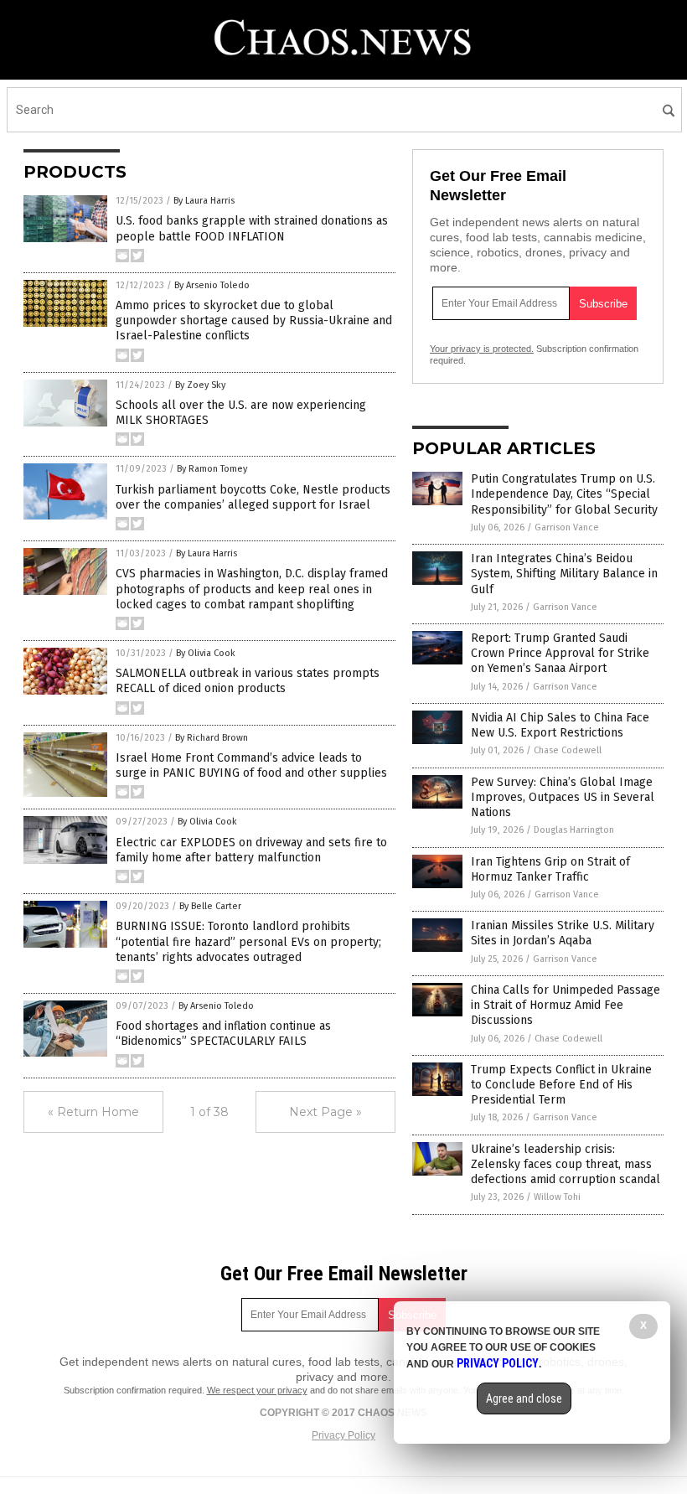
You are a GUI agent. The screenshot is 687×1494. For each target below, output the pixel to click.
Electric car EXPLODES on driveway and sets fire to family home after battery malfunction (251, 850)
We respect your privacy (257, 1390)
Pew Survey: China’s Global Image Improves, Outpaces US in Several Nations (562, 797)
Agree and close (524, 1398)
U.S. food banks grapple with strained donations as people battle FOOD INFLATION (252, 228)
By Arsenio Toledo (212, 285)
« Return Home (93, 1111)
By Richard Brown (211, 737)
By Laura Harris (204, 200)
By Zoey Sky (200, 385)
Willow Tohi (557, 1197)
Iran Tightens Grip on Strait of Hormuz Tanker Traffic (550, 869)
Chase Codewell (568, 750)
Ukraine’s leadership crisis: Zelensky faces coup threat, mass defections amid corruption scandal (565, 1164)
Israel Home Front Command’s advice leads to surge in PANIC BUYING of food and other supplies (251, 765)
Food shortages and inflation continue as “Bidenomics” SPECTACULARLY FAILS (223, 1033)
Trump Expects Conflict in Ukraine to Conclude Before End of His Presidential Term (561, 1084)
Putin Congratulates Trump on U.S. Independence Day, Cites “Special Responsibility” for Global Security (564, 494)
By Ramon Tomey (212, 468)
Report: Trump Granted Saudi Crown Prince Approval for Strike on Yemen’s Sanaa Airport (560, 653)
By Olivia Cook (205, 653)
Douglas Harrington (574, 830)
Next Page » (325, 1111)
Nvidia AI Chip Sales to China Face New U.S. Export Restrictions (560, 725)
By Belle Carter (210, 906)
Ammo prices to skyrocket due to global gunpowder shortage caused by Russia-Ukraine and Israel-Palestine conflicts (254, 320)
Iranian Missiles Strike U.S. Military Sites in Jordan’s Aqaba (562, 933)
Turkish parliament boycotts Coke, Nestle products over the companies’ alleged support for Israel (253, 497)
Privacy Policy (343, 1435)
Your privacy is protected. (482, 349)
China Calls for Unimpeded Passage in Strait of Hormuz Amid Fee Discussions (565, 1005)
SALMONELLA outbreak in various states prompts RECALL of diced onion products (248, 680)
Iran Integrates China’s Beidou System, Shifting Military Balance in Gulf (564, 573)
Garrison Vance (567, 527)
